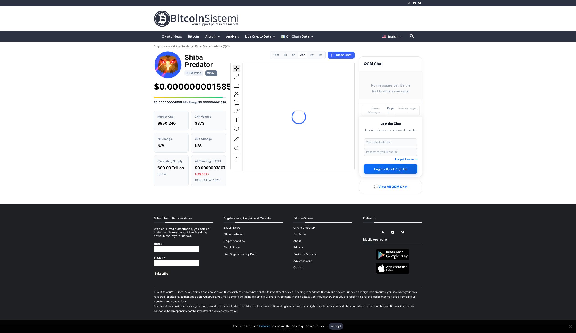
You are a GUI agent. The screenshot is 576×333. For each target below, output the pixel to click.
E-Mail (160, 258)
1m (320, 54)
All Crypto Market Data (187, 46)
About (297, 241)
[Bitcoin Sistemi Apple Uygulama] (393, 273)
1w (312, 54)
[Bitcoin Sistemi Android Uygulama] (393, 259)
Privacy (298, 247)
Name (158, 243)
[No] (570, 326)
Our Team (299, 234)
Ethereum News (233, 234)
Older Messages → (407, 110)
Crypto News (162, 46)
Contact (298, 267)
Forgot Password (406, 159)
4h (293, 54)
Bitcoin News (232, 227)
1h (285, 54)
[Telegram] (414, 3)
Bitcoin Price (232, 247)
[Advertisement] (341, 18)
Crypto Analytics (234, 241)
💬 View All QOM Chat (390, 187)
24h (302, 54)
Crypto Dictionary (304, 227)
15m (276, 54)
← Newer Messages (374, 110)
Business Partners (304, 254)
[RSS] (409, 3)
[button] (412, 36)
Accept (336, 326)
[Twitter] (419, 3)
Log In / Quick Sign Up (390, 169)
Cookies (264, 326)
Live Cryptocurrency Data (240, 254)
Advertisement (302, 261)
